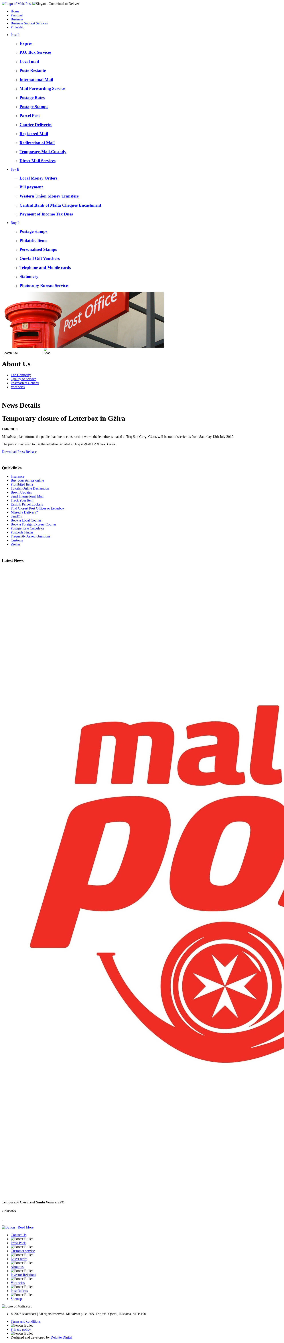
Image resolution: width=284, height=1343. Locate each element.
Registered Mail (34, 133)
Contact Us (18, 1235)
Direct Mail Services (37, 160)
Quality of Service (23, 379)
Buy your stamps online (27, 480)
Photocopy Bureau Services (44, 285)
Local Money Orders (38, 178)
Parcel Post (30, 115)
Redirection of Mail (37, 142)
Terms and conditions (26, 1321)
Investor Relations (23, 1275)
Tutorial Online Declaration (30, 488)
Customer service (23, 1251)
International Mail (36, 79)
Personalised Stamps (38, 249)
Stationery (29, 276)
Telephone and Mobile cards (45, 267)
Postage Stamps (34, 106)
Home (15, 11)
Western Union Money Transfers (49, 196)
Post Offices (19, 1291)
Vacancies (18, 387)
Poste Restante (33, 70)
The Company (21, 375)
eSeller (15, 544)
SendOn (16, 516)
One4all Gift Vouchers (40, 258)
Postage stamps (33, 231)
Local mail (29, 61)
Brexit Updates (21, 492)
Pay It (15, 169)
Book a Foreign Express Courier (33, 524)
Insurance (17, 476)
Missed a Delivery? (24, 512)
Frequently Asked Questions (30, 536)
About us (17, 1267)
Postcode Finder (22, 532)
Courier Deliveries (36, 124)
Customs (17, 540)
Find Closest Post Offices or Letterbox (37, 508)
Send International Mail (27, 496)
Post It (15, 35)
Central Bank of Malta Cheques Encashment (60, 205)
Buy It (15, 223)
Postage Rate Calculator (27, 528)
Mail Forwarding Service (42, 88)
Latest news (19, 1259)
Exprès (26, 43)
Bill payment (31, 187)
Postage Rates (32, 97)
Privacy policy (21, 1329)
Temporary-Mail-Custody (43, 151)
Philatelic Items (33, 240)
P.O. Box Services (35, 52)
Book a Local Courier (26, 520)
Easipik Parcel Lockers (27, 504)
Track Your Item (22, 500)
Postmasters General (25, 383)
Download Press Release (19, 452)
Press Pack (18, 1243)
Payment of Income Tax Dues (46, 214)
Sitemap (16, 1299)
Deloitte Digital (61, 1337)
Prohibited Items (22, 484)
